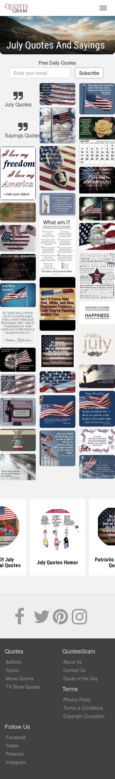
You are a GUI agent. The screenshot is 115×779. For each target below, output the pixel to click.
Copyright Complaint (83, 716)
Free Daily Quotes (57, 62)
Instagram (16, 762)
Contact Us (74, 670)
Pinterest (15, 754)
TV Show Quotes (23, 686)
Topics (12, 670)
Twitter (12, 745)
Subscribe (89, 73)
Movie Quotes (20, 678)
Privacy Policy (77, 699)
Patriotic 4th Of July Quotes (58, 562)
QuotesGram (16, 8)
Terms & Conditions (83, 708)
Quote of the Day (80, 678)
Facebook (16, 737)
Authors (13, 662)
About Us (72, 662)
